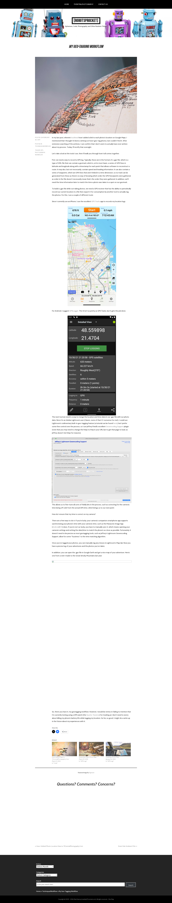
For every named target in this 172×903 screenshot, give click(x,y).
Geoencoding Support (115, 426)
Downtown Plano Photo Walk (87, 757)
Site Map (111, 899)
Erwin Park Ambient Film (127, 846)
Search (38, 881)
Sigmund (91, 772)
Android (56, 527)
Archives (38, 864)
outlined (75, 137)
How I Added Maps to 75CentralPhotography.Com (60, 758)
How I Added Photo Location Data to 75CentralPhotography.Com (59, 846)
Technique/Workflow (43, 146)
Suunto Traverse (92, 715)
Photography (40, 152)
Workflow (39, 155)
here (115, 423)
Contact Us (103, 4)
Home (66, 4)
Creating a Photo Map (112, 757)
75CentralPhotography (83, 4)
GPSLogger (73, 311)
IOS (61, 527)
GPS (42, 150)
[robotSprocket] (86, 20)
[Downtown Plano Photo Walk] (91, 749)
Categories (40, 872)
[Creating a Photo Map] (118, 749)
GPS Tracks (95, 201)
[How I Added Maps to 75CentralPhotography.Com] (64, 749)
